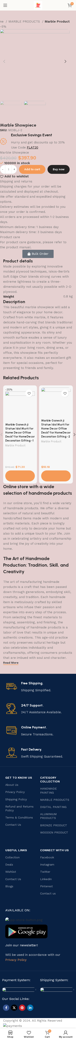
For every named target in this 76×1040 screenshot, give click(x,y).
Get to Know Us (18, 777)
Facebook (47, 857)
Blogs (9, 886)
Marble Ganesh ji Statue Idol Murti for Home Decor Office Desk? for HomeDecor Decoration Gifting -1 (20, 432)
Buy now (58, 169)
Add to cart (32, 169)
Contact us (48, 893)
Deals (9, 864)
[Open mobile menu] (5, 5)
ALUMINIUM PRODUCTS (48, 816)
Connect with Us (54, 850)
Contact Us (13, 824)
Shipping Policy (16, 799)
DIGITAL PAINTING (53, 807)
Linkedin (46, 879)
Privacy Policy (15, 792)
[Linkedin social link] (30, 1008)
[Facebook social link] (6, 1008)
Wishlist (10, 871)
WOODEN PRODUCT (54, 832)
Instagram (47, 864)
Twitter (45, 871)
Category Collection (50, 779)
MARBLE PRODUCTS (24, 21)
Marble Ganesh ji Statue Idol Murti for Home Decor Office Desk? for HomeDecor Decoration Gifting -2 (56, 428)
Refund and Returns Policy (19, 808)
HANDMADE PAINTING (48, 790)
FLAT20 (32, 147)
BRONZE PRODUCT (53, 825)
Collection (12, 857)
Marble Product (57, 21)
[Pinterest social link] (22, 1008)
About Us (11, 784)
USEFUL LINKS (16, 850)
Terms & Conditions (19, 817)
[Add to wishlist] (29, 393)
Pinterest (46, 886)
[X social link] (14, 1008)
